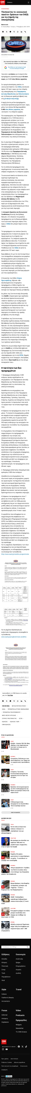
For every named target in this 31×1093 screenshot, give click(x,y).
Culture (4, 994)
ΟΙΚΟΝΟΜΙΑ (5, 8)
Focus (4, 1010)
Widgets (19, 1025)
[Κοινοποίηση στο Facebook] (3, 31)
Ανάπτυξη (19, 959)
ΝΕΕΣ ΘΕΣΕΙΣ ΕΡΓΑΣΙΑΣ (9, 715)
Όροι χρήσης (5, 1058)
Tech (3, 973)
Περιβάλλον (6, 977)
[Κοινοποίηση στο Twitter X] (6, 31)
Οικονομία (20, 954)
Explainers (5, 1022)
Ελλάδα (4, 959)
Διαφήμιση (4, 1069)
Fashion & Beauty (8, 998)
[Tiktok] (26, 1047)
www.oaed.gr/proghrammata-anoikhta (13, 637)
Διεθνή (18, 973)
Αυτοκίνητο (6, 1001)
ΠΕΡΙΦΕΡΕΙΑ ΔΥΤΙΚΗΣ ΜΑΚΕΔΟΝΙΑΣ (18, 709)
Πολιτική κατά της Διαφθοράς (9, 1066)
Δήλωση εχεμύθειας (19, 1062)
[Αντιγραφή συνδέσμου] (25, 31)
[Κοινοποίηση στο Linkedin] (21, 31)
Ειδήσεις (9, 2)
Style (4, 989)
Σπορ (3, 970)
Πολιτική (5, 966)
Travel (18, 989)
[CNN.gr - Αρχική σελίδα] (4, 1041)
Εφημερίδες (21, 1020)
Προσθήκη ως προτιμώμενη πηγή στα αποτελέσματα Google (17, 67)
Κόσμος (4, 962)
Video (18, 1010)
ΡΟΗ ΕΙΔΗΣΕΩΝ (7, 735)
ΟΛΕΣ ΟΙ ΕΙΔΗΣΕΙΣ (15, 812)
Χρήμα (18, 962)
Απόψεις (5, 1018)
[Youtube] (7, 1049)
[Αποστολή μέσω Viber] (14, 31)
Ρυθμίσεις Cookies (6, 1062)
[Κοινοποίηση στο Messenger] (10, 31)
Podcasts (20, 1015)
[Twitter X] (22, 1047)
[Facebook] (19, 1047)
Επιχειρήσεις (21, 966)
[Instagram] (3, 1049)
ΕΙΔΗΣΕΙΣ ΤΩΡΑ (14, 721)
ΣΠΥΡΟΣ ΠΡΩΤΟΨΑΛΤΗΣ (9, 718)
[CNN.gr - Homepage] (2, 2)
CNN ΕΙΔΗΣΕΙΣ (6, 724)
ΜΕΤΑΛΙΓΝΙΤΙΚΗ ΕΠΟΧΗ (19, 706)
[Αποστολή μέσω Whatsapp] (17, 31)
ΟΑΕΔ (3, 709)
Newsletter (19, 1028)
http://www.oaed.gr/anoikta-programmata (15, 554)
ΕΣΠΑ (20, 718)
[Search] (27, 947)
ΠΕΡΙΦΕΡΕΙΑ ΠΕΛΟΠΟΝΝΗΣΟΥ (11, 712)
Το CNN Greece (21, 1032)
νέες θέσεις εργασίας (12, 109)
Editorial (4, 1015)
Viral (3, 980)
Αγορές (18, 970)
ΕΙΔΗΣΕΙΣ (5, 721)
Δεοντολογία (14, 1058)
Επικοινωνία (23, 1066)
